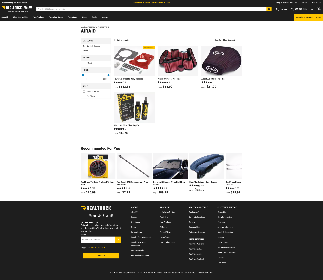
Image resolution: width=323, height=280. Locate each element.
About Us (134, 212)
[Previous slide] (83, 174)
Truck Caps (72, 17)
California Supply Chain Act (173, 272)
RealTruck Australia (196, 244)
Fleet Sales (222, 262)
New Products (38, 17)
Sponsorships (194, 227)
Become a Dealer (137, 250)
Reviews (192, 222)
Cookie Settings (190, 272)
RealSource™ (194, 212)
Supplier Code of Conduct (141, 237)
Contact (304, 3)
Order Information (225, 217)
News (133, 227)
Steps (84, 17)
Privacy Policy (136, 232)
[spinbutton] (86, 79)
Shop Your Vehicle (20, 17)
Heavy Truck (165, 237)
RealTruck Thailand (196, 259)
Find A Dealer (223, 242)
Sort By (218, 40)
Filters (85, 51)
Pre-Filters (91, 96)
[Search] (269, 9)
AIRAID (89, 63)
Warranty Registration (226, 247)
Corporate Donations (197, 217)
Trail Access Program (197, 232)
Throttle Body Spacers (91, 46)
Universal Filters (93, 91)
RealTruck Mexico (195, 254)
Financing (221, 222)
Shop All (5, 17)
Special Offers (165, 232)
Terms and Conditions (205, 272)
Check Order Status (225, 232)
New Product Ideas (167, 242)
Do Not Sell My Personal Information (150, 272)
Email (83, 235)
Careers (134, 217)
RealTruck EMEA (195, 249)
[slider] (83, 75)
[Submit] (118, 240)
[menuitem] (5, 17)
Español (221, 257)
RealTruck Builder (162, 3)
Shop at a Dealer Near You (286, 3)
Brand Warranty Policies (227, 252)
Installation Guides (167, 212)
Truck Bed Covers (56, 17)
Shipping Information (226, 227)
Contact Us (222, 212)
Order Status (316, 3)
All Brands (164, 227)
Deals (94, 17)
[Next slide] (239, 174)
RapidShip (164, 217)
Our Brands (135, 222)
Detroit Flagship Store (140, 255)
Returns (221, 237)
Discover (105, 17)
